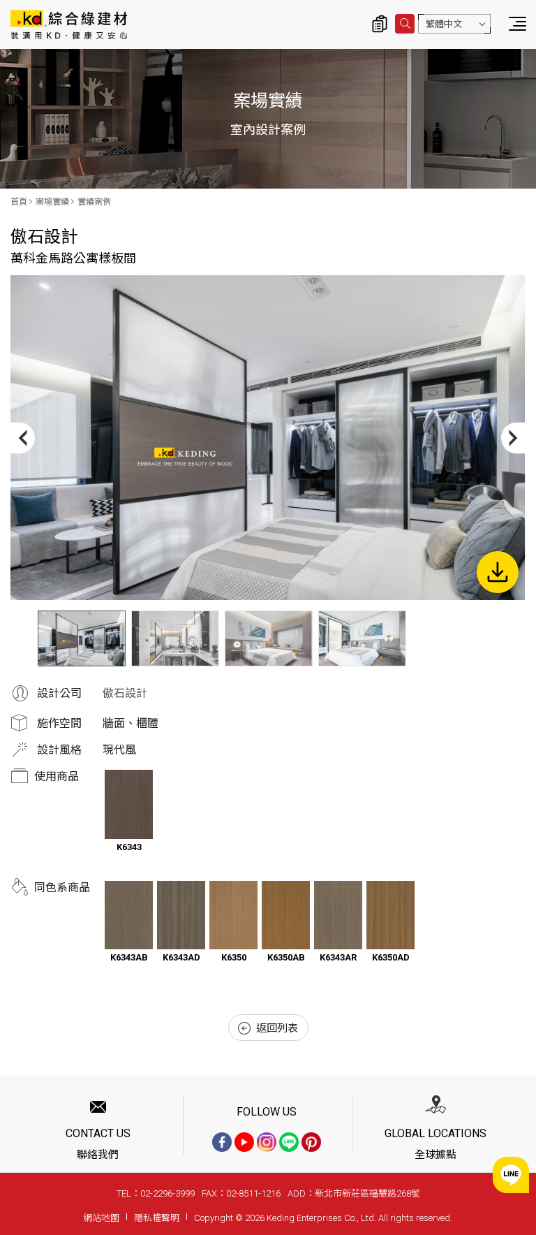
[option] (268, 437)
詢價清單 (379, 24)
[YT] (244, 1142)
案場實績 (52, 202)
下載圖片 (498, 572)
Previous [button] (22, 437)
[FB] (222, 1142)
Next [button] (513, 437)
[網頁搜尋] (405, 24)
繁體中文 (444, 24)
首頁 (18, 202)
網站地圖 (101, 1218)
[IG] (266, 1142)
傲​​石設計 (125, 693)
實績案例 (94, 202)
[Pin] (311, 1142)
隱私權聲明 (156, 1218)
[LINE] (289, 1142)
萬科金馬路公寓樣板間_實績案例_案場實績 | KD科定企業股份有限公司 (68, 24)
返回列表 (277, 1028)
